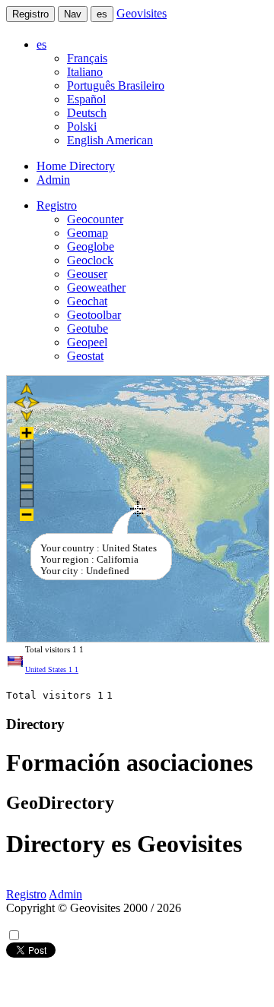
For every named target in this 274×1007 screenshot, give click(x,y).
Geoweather (96, 287)
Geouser (87, 273)
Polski (82, 126)
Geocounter (95, 219)
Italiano (85, 71)
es (102, 14)
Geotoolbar (94, 314)
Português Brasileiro (115, 85)
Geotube (87, 328)
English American (110, 140)
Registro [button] (57, 205)
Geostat (85, 355)
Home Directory (76, 165)
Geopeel (87, 342)
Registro (30, 14)
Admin (53, 179)
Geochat (87, 301)
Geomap (87, 232)
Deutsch (87, 112)
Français (87, 58)
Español (86, 99)
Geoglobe (90, 246)
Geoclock (90, 260)
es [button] (41, 44)
